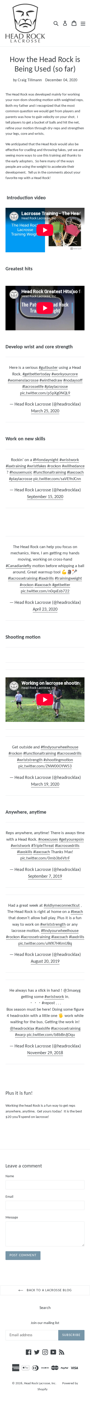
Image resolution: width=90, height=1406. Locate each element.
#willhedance (73, 466)
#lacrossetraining (23, 578)
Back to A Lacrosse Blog (49, 1290)
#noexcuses (48, 839)
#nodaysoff (72, 380)
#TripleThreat (42, 846)
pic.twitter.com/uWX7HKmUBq (45, 943)
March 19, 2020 (45, 784)
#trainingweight (68, 578)
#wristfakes (36, 466)
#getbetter (61, 585)
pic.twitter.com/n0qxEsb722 (45, 591)
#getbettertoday (36, 374)
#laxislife (42, 1028)
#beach (77, 912)
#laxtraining (16, 466)
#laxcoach (75, 472)
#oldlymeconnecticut (62, 905)
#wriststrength (29, 760)
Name (10, 1176)
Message (12, 1217)
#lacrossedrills (69, 753)
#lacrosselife (33, 387)
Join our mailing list (45, 1323)
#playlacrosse (56, 387)
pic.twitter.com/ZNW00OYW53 (45, 766)
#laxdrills (46, 578)
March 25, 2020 (45, 411)
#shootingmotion (58, 760)
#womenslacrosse (23, 380)
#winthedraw (51, 380)
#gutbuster (48, 368)
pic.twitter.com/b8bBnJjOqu (51, 1035)
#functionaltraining (49, 472)
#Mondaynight (45, 460)
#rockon (54, 466)
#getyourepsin (71, 839)
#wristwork (69, 460)
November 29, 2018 (45, 1053)
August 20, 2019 (45, 961)
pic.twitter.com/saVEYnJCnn (57, 479)
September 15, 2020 (45, 497)
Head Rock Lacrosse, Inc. (40, 1383)
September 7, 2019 (45, 876)
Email (9, 1197)
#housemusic (21, 472)
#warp (20, 1035)
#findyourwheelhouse (59, 747)
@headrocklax (22, 1028)
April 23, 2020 (45, 609)
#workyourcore (65, 374)
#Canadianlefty (18, 566)
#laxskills (24, 852)
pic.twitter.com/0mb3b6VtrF (45, 858)
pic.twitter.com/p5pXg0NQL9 (45, 393)
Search (45, 1308)
